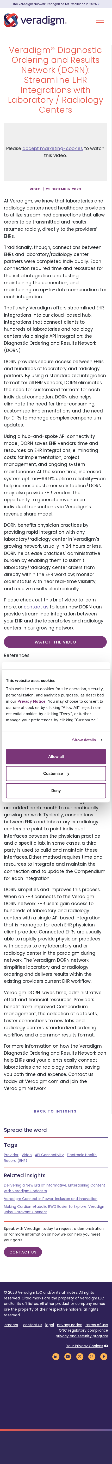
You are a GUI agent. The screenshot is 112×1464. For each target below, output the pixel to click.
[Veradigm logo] (35, 20)
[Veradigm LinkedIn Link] (55, 1356)
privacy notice (69, 1325)
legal (49, 1325)
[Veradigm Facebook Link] (103, 1356)
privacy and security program (82, 1336)
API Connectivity (49, 1155)
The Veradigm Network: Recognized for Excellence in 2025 (55, 4)
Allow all (56, 756)
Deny (56, 790)
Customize (53, 773)
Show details (84, 740)
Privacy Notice (31, 701)
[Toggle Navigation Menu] (100, 20)
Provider (11, 1155)
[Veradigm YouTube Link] (67, 1356)
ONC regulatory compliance (83, 1330)
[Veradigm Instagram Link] (91, 1356)
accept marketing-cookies (52, 148)
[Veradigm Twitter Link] (79, 1356)
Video (27, 1155)
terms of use (96, 1325)
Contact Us (22, 1252)
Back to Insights (55, 1111)
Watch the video (55, 642)
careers (11, 1325)
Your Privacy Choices (84, 1346)
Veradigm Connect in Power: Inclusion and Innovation (50, 1198)
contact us (36, 607)
